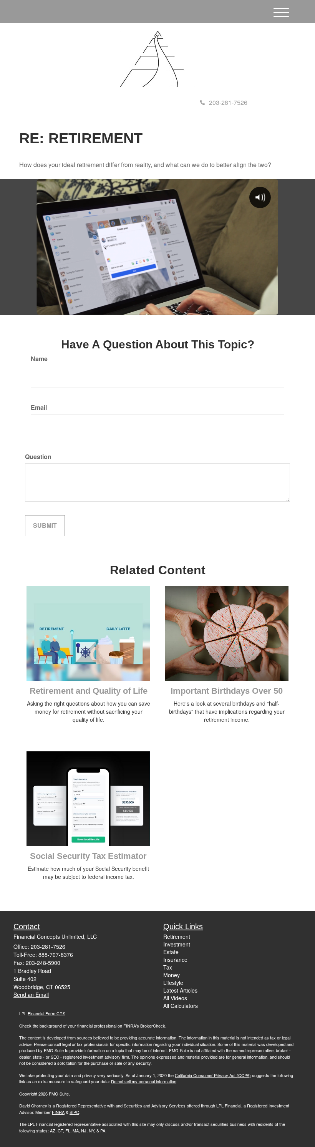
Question (38, 457)
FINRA (58, 1112)
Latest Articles (180, 990)
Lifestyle (173, 982)
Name (39, 359)
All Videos (175, 998)
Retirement (176, 936)
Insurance (175, 959)
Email (39, 407)
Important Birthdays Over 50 (227, 691)
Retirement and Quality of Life (89, 691)
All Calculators (180, 1005)
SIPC (74, 1112)
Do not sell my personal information (143, 1081)
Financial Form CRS (46, 1013)
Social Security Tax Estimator (88, 856)
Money (171, 975)
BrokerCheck (152, 1026)
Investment (176, 944)
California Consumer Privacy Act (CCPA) (213, 1075)
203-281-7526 (228, 102)
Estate (171, 952)
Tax (167, 967)
